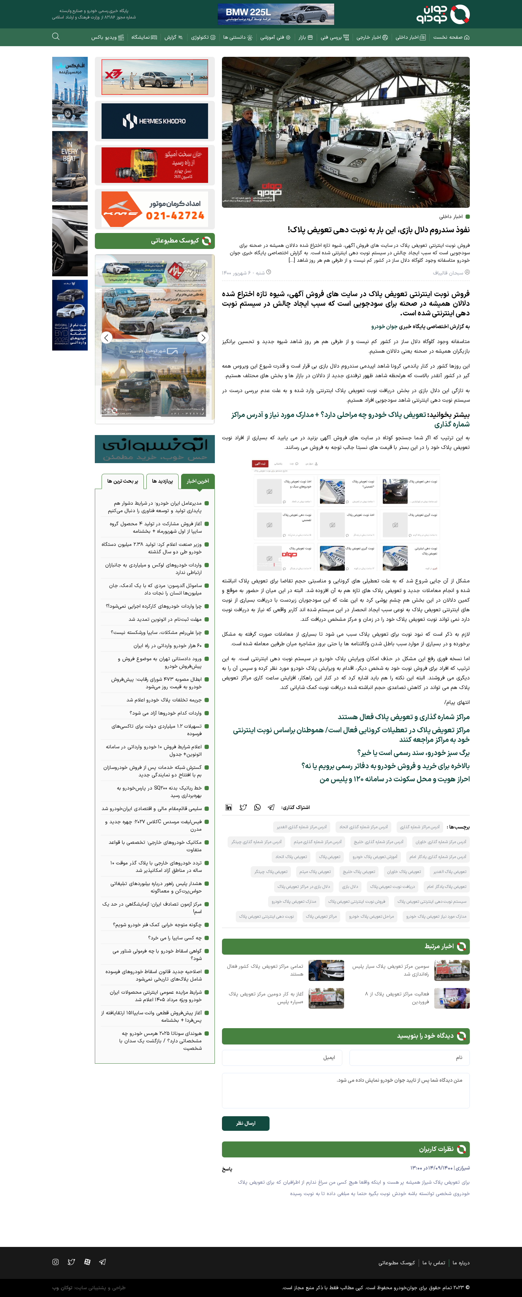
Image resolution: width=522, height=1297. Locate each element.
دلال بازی (350, 887)
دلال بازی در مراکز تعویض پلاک (304, 887)
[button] (106, 337)
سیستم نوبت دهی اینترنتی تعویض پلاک (432, 902)
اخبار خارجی (369, 37)
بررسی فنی (331, 37)
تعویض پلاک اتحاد (290, 857)
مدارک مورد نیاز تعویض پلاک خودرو (436, 916)
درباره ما (461, 1263)
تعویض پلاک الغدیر (449, 872)
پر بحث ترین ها (122, 481)
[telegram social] (106, 1262)
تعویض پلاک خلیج (359, 872)
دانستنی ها (234, 37)
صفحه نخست (448, 37)
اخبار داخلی (407, 37)
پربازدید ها (162, 481)
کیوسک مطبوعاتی (397, 1263)
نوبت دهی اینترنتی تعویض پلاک (266, 916)
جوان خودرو (384, 327)
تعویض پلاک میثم (315, 872)
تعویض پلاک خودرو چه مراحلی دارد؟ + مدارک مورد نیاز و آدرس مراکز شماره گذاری (350, 420)
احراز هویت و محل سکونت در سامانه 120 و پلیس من (395, 779)
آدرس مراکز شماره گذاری (420, 827)
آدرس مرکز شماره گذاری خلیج (378, 842)
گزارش (170, 37)
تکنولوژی (200, 37)
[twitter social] (74, 1262)
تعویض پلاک (330, 857)
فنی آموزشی (272, 37)
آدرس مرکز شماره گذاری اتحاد (363, 827)
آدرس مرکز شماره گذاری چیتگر (256, 842)
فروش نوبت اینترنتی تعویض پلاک (357, 902)
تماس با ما (434, 1263)
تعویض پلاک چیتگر (270, 872)
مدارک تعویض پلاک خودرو (294, 902)
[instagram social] (59, 1262)
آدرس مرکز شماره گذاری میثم (318, 842)
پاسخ (227, 1169)
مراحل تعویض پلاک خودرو (371, 916)
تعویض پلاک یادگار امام (446, 887)
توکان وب (62, 1288)
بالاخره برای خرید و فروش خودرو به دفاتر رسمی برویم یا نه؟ (385, 766)
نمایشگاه (140, 37)
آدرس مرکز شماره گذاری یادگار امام (438, 857)
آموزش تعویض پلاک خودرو (375, 857)
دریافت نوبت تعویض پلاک (392, 887)
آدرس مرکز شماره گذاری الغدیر (302, 827)
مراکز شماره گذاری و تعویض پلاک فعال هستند (404, 717)
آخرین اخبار (198, 481)
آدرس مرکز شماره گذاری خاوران (441, 842)
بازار (302, 37)
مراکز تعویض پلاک (321, 916)
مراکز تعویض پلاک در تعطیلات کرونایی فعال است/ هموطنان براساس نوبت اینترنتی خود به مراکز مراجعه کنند (351, 735)
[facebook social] (91, 1262)
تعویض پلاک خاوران (403, 872)
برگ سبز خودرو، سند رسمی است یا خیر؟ (413, 753)
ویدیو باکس (104, 37)
